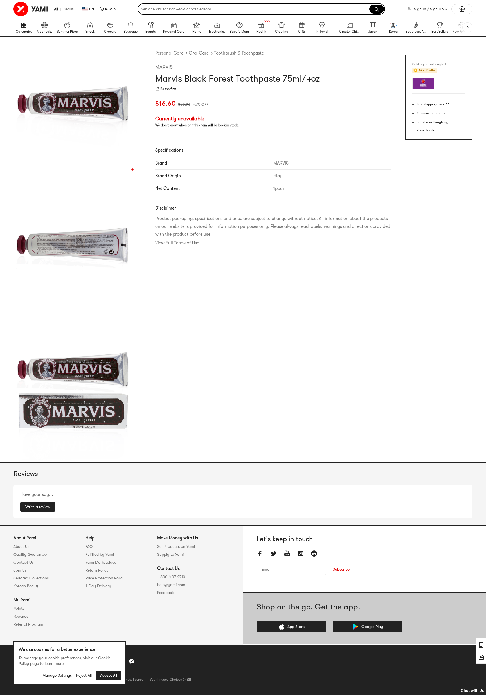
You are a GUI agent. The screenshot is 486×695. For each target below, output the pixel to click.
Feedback (165, 592)
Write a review (37, 507)
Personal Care (169, 53)
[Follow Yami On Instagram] (300, 553)
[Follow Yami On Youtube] (287, 553)
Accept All (108, 675)
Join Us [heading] (20, 570)
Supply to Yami (170, 554)
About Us (21, 546)
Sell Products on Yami (176, 546)
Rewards (21, 616)
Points (19, 608)
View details (426, 130)
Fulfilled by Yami (100, 554)
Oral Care (199, 53)
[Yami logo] (31, 9)
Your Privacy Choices (166, 679)
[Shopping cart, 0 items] (461, 9)
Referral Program (28, 624)
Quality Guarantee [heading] (30, 554)
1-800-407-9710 (171, 577)
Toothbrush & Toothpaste (239, 53)
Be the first (168, 89)
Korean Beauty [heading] (26, 586)
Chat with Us (472, 690)
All (56, 9)
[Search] (376, 9)
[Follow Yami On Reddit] (314, 553)
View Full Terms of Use (177, 243)
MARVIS (164, 67)
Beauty (69, 9)
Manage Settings (57, 675)
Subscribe (341, 569)
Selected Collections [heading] (31, 578)
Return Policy (97, 570)
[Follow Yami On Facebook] (260, 553)
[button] (107, 9)
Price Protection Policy (105, 578)
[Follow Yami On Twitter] (273, 553)
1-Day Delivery (98, 586)
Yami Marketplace (101, 562)
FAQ (89, 546)
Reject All (84, 675)
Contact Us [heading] (23, 562)
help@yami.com (171, 584)
